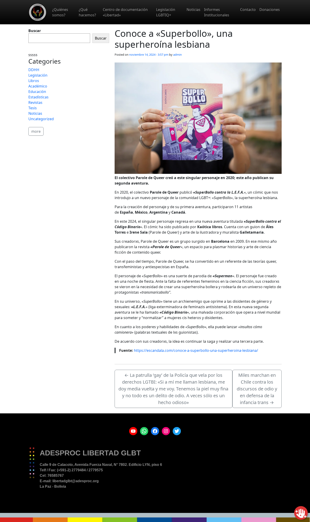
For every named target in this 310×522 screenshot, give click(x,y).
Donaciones (269, 9)
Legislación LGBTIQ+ (165, 12)
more (36, 131)
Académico (37, 86)
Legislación (37, 75)
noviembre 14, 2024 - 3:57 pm (148, 54)
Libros (33, 80)
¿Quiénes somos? (60, 12)
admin (177, 54)
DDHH (33, 69)
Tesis (32, 107)
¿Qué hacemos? (87, 12)
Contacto (248, 9)
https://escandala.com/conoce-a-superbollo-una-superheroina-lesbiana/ (196, 350)
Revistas (35, 102)
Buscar (34, 30)
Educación (37, 91)
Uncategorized (41, 118)
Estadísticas (38, 97)
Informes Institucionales (216, 12)
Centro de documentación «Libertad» (125, 12)
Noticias (193, 9)
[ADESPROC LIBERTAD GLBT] (37, 12)
